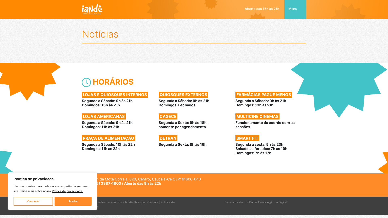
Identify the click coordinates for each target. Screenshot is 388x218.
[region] (52, 191)
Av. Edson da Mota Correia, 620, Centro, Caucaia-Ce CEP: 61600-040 (141, 181)
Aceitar (73, 201)
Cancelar (33, 201)
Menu (293, 9)
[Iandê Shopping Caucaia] (92, 7)
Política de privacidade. (67, 191)
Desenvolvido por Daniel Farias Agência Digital (256, 202)
